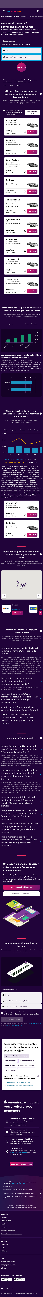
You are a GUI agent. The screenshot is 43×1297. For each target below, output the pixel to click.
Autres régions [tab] (10, 1065)
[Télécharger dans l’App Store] (19, 1279)
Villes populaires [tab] (10, 1060)
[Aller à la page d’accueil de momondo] (14, 11)
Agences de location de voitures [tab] (16, 1056)
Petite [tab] (5, 430)
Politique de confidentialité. (14, 1025)
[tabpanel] (21, 363)
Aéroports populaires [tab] (27, 1060)
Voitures (10, 1205)
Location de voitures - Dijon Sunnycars (17, 1083)
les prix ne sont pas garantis (18, 1183)
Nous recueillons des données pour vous (18, 1193)
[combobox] (10, 41)
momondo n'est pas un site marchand (17, 1189)
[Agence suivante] (39, 596)
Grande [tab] (22, 430)
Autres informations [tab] (32, 324)
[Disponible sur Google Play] (6, 1279)
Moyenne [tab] (13, 430)
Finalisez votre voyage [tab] (26, 1065)
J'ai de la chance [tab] (10, 1070)
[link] (32, 132)
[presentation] (38, 1076)
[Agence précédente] (4, 596)
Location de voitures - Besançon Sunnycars (18, 1085)
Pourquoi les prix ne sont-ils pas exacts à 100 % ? (20, 1197)
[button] (3, 11)
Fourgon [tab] (37, 430)
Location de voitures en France (24, 1205)
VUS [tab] (29, 430)
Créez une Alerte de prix (18, 1152)
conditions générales (35, 1023)
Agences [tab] (11, 324)
